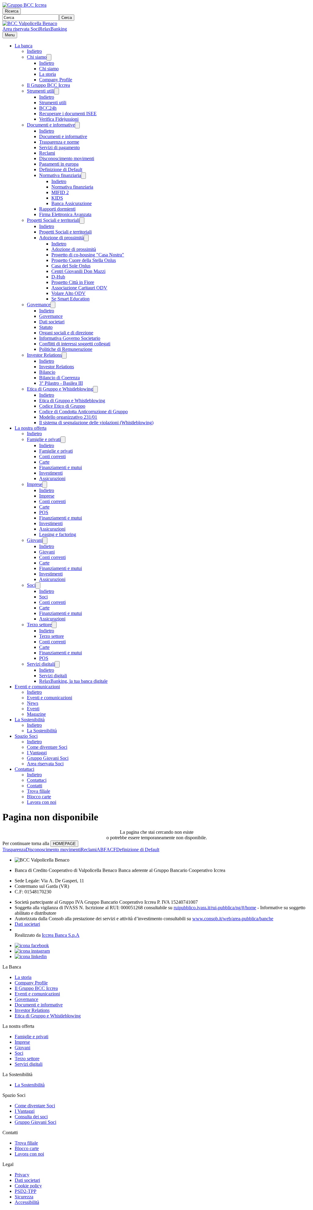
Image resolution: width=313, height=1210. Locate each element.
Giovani (34, 540)
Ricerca (11, 11)
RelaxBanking (53, 28)
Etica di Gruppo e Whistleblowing (60, 389)
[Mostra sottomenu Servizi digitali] (57, 664)
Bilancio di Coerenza (59, 377)
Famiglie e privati (44, 439)
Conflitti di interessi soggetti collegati (74, 343)
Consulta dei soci (31, 1116)
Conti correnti (52, 456)
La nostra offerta (30, 428)
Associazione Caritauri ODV (79, 287)
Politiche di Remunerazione (65, 349)
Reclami (47, 153)
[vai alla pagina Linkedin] (31, 956)
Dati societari (51, 321)
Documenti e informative (51, 124)
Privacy (22, 1174)
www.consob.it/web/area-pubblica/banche (232, 918)
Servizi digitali (41, 664)
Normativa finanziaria (60, 175)
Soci (31, 585)
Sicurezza (24, 1196)
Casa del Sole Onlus (70, 265)
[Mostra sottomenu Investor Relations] (64, 355)
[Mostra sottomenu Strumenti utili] (56, 91)
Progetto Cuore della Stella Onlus (83, 260)
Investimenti (51, 473)
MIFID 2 (60, 192)
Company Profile (55, 79)
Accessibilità (27, 1202)
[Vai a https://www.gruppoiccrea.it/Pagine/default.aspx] (24, 5)
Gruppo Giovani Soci (47, 758)
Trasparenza (14, 849)
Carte (44, 462)
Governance (38, 304)
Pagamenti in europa (59, 164)
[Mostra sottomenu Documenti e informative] (77, 125)
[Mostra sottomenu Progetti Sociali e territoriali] (81, 220)
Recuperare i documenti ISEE (68, 113)
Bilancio (47, 372)
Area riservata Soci (20, 28)
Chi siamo (36, 57)
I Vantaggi (37, 752)
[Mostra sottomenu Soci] (37, 585)
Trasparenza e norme (59, 142)
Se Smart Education (70, 298)
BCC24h (48, 108)
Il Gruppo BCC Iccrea (48, 85)
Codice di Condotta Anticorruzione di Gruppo (83, 411)
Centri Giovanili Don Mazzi (78, 271)
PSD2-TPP (25, 1191)
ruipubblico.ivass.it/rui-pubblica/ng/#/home (215, 907)
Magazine (36, 714)
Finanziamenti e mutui (60, 467)
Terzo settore (39, 624)
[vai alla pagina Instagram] (32, 951)
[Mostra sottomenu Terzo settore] (54, 625)
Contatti (34, 785)
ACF (111, 849)
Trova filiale (38, 791)
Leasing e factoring (57, 534)
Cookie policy (28, 1185)
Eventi (33, 708)
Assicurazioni (52, 478)
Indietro (34, 51)
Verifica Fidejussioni (59, 119)
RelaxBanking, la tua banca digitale (73, 681)
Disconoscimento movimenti (66, 158)
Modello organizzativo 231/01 (68, 417)
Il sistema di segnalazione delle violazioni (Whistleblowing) (96, 422)
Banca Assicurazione (71, 203)
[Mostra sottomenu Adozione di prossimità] (86, 238)
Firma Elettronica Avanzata (65, 214)
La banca (23, 45)
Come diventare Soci (47, 747)
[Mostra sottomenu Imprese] (44, 484)
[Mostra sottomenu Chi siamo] (48, 57)
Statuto (46, 327)
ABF (101, 849)
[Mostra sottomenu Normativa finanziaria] (83, 175)
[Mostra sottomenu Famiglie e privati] (63, 439)
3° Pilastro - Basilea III (61, 383)
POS (43, 512)
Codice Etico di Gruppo (62, 406)
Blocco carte (39, 796)
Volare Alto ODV (68, 293)
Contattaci (24, 769)
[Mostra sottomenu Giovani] (44, 540)
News (32, 703)
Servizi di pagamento (59, 147)
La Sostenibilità (30, 719)
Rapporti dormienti (57, 208)
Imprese (34, 484)
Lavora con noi (41, 802)
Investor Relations (44, 355)
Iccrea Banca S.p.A (60, 935)
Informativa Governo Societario (69, 338)
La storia (47, 74)
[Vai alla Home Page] (29, 23)
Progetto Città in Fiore (72, 282)
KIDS (57, 197)
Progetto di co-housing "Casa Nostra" (87, 254)
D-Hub (58, 276)
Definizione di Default (60, 169)
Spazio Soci (26, 736)
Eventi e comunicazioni (37, 686)
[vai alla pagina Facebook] (32, 945)
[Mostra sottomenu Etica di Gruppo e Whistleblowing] (95, 389)
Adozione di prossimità (61, 237)
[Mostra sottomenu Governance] (52, 305)
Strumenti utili (40, 91)
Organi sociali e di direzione (66, 332)
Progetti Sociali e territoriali (53, 220)
